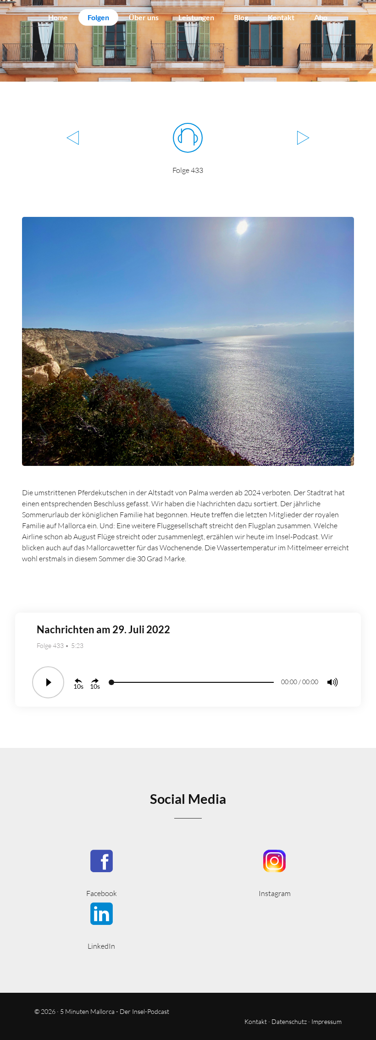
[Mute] (332, 682)
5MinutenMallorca (101, 872)
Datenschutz (289, 1021)
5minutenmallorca (274, 872)
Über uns (144, 17)
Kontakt (281, 17)
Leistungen (196, 17)
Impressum (326, 1021)
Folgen (98, 17)
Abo (320, 17)
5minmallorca (101, 925)
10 (77, 686)
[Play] (48, 682)
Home (58, 17)
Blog (241, 17)
